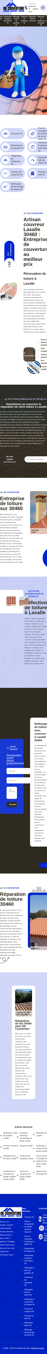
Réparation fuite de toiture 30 (32, 19)
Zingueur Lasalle (26, 1146)
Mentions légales (37, 1348)
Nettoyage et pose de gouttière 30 (16, 21)
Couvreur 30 (29, 1217)
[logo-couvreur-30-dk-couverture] (14, 11)
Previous (42, 865)
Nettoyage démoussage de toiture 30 (29, 1332)
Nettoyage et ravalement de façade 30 (41, 21)
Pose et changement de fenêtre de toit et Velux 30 (29, 1226)
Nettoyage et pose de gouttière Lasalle (10, 1135)
